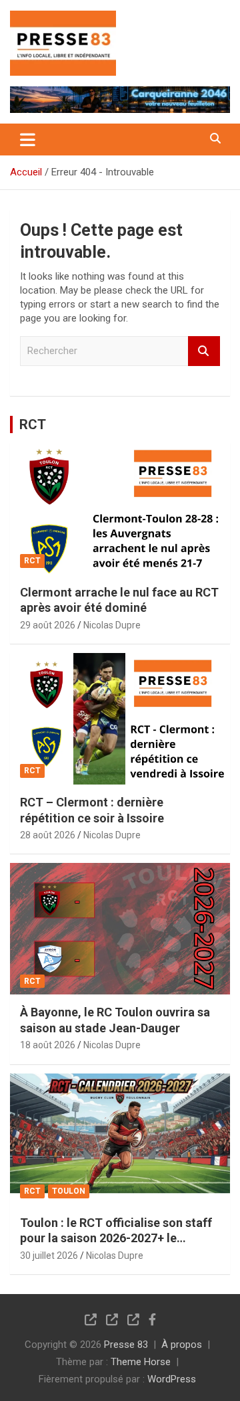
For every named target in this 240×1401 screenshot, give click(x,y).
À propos (181, 1345)
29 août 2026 (47, 625)
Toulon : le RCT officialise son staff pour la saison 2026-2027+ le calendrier (116, 1238)
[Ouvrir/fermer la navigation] (27, 139)
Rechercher (204, 351)
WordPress (171, 1379)
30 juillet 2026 (49, 1255)
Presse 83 (126, 1345)
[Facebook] (152, 1319)
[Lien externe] (63, 20)
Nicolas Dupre (112, 625)
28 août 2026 (47, 835)
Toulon (68, 1191)
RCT (32, 424)
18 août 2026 (47, 1045)
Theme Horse (141, 1362)
